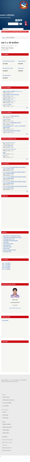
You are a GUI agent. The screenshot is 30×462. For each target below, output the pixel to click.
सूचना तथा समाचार (5, 397)
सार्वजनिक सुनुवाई (5, 430)
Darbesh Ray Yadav (8, 68)
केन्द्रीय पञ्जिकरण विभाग (8, 244)
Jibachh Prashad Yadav (8, 61)
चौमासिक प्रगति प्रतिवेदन (7, 427)
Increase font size (16, 20)
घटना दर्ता (4, 412)
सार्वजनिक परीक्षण (5, 433)
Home (3, 37)
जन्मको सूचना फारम (7, 251)
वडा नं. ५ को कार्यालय (6, 269)
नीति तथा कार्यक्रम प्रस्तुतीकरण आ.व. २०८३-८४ (12, 91)
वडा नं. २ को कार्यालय (6, 264)
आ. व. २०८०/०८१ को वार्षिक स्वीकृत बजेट (11, 116)
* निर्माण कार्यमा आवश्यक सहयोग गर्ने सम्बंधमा (11, 131)
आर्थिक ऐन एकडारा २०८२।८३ (9, 98)
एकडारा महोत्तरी (5, 320)
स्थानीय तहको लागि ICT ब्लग (8, 239)
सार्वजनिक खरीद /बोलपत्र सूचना (8, 400)
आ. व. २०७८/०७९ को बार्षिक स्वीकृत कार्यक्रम (12, 123)
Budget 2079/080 (6, 119)
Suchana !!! (5, 155)
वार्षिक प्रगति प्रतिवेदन (6, 424)
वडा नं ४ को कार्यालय (6, 267)
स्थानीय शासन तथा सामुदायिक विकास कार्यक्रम (12, 237)
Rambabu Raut (6, 75)
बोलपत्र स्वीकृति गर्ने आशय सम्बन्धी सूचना (11, 94)
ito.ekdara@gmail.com (6, 450)
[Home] (24, 5)
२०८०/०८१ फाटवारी (7, 104)
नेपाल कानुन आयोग (6, 245)
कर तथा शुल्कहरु (5, 405)
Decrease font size (21, 20)
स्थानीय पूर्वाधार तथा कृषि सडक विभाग (10, 240)
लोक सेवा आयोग (6, 248)
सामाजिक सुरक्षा (5, 415)
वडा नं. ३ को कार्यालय (6, 266)
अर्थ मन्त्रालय (6, 242)
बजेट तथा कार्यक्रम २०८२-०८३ (9, 101)
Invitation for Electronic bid (9, 142)
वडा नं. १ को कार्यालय (6, 263)
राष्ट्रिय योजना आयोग (7, 247)
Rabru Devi (21, 68)
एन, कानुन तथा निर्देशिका (6, 403)
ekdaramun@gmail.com (6, 447)
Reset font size (19, 20)
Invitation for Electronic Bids (9, 149)
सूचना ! (4, 152)
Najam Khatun (22, 61)
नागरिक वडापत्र (5, 417)
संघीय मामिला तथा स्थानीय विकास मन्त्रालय (11, 236)
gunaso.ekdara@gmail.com (15, 308)
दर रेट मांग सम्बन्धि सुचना (8, 146)
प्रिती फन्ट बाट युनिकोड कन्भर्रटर (9, 250)
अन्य (27, 108)
